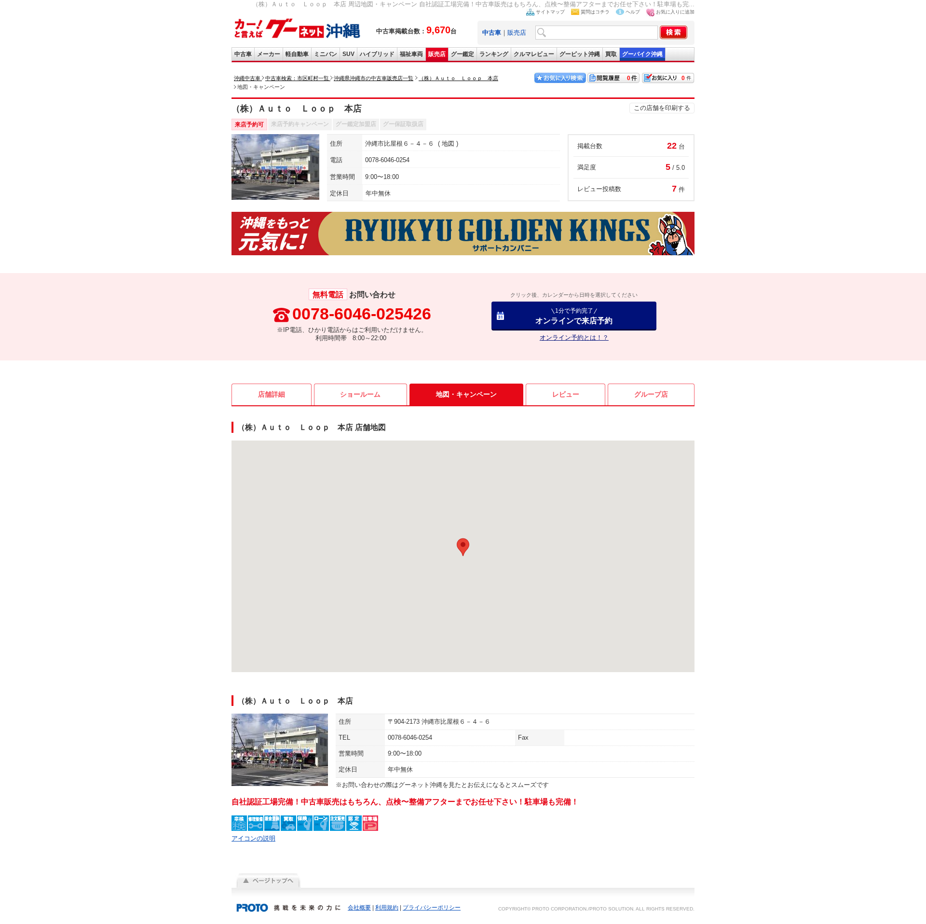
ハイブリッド (377, 54)
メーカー (268, 54)
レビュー (565, 394)
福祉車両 (411, 54)
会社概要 (359, 907)
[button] (463, 547)
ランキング (493, 54)
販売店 (516, 32)
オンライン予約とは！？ (574, 337)
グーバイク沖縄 (642, 54)
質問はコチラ (595, 11)
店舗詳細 (271, 394)
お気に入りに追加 (675, 11)
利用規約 (386, 907)
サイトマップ (550, 11)
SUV (348, 54)
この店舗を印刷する (662, 107)
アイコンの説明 (253, 838)
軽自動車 (297, 54)
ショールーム (360, 394)
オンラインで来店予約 (574, 315)
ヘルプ (633, 11)
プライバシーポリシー (432, 907)
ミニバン (325, 54)
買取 (611, 54)
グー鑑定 (462, 54)
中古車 (243, 54)
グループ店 (651, 394)
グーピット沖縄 (579, 54)
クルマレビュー (534, 54)
